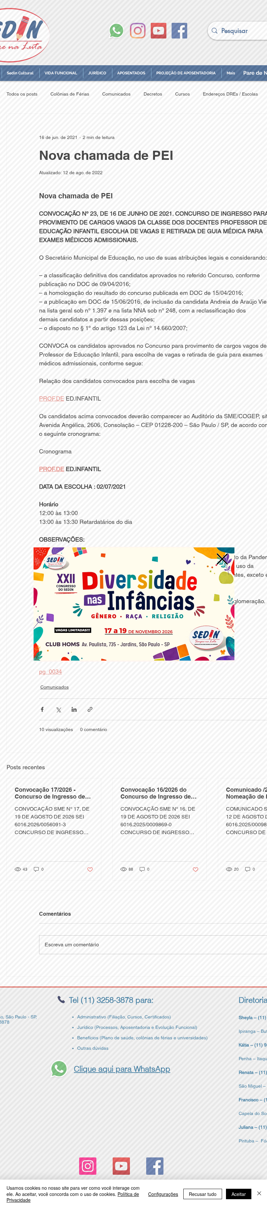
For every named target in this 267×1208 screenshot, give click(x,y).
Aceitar (239, 1194)
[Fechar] (259, 1194)
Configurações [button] (163, 1194)
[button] (222, 559)
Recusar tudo (203, 1194)
